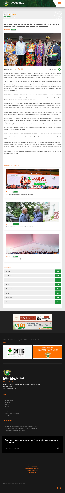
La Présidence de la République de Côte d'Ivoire (17, 424)
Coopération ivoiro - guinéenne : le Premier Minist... (20, 226)
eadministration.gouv (32, 465)
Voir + (4, 342)
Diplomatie (15, 224)
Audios (7, 406)
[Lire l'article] (59, 69)
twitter (60, 488)
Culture (13, 29)
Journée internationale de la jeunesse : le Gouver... (20, 194)
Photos (7, 411)
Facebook (57, 488)
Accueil (6, 14)
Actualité (7, 402)
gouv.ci (32, 463)
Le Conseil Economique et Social (13, 432)
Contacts (7, 415)
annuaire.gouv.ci (32, 466)
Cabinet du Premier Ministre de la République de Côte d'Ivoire (21, 426)
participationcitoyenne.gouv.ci (32, 468)
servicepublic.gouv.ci (32, 470)
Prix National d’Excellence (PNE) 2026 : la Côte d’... (19, 259)
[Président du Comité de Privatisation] (47, 352)
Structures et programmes (12, 413)
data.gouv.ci (32, 472)
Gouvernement (9, 400)
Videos (7, 409)
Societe (15, 191)
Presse (7, 404)
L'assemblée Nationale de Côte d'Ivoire (15, 430)
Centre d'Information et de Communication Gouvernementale (21, 428)
